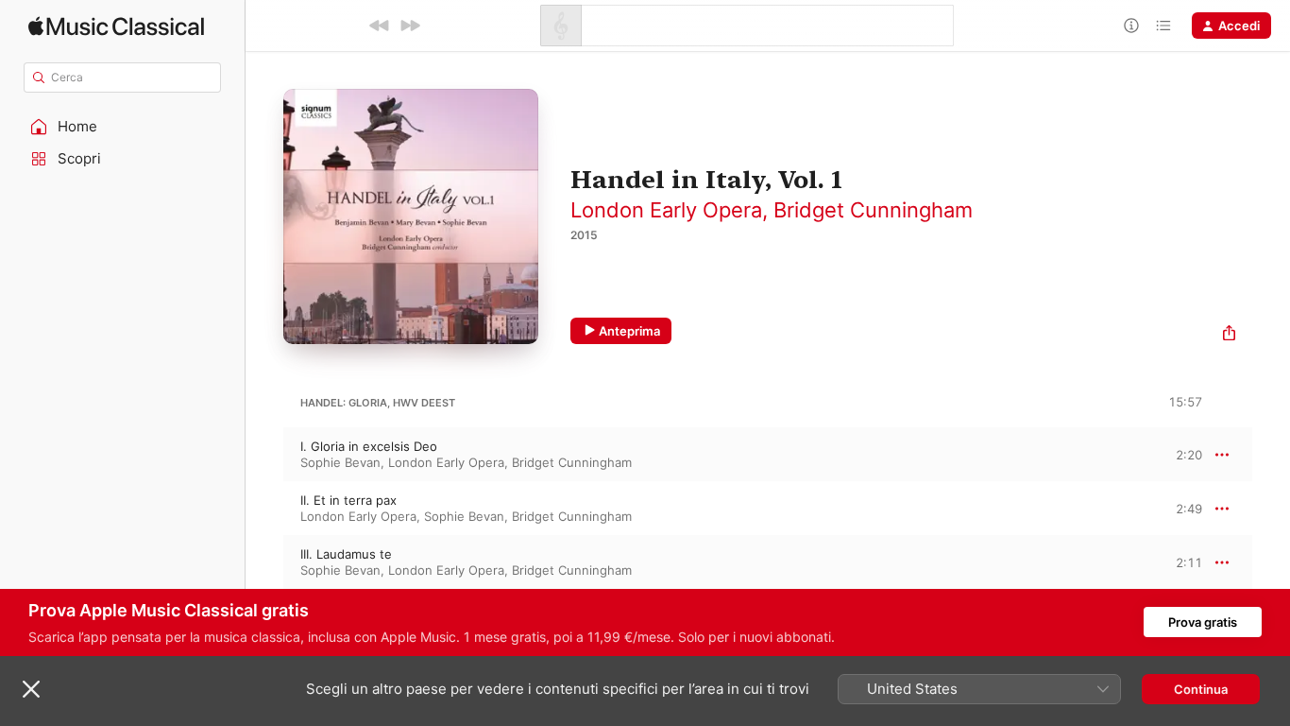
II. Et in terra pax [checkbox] (348, 500)
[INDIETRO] (380, 25)
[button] (123, 126)
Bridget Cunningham (873, 210)
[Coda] (1163, 25)
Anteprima (629, 330)
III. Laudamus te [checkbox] (346, 554)
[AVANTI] (410, 25)
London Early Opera (666, 210)
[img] (116, 26)
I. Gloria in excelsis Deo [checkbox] (368, 446)
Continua (1201, 689)
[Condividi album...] (1229, 335)
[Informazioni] (1131, 25)
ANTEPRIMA (1174, 453)
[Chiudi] (31, 689)
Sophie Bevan (340, 462)
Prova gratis (1202, 622)
